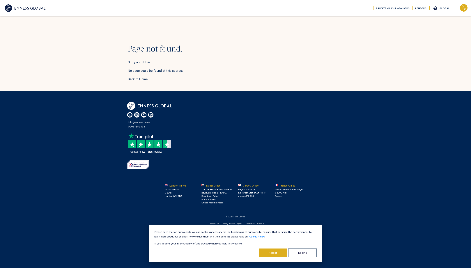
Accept (273, 252)
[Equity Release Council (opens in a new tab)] (138, 164)
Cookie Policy (256, 236)
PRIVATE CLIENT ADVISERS (393, 8)
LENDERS (421, 8)
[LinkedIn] (150, 115)
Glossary (260, 224)
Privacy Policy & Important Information (238, 224)
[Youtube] (143, 115)
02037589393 (463, 8)
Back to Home (138, 79)
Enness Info (214, 224)
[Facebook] (129, 115)
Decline (302, 252)
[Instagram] (136, 115)
